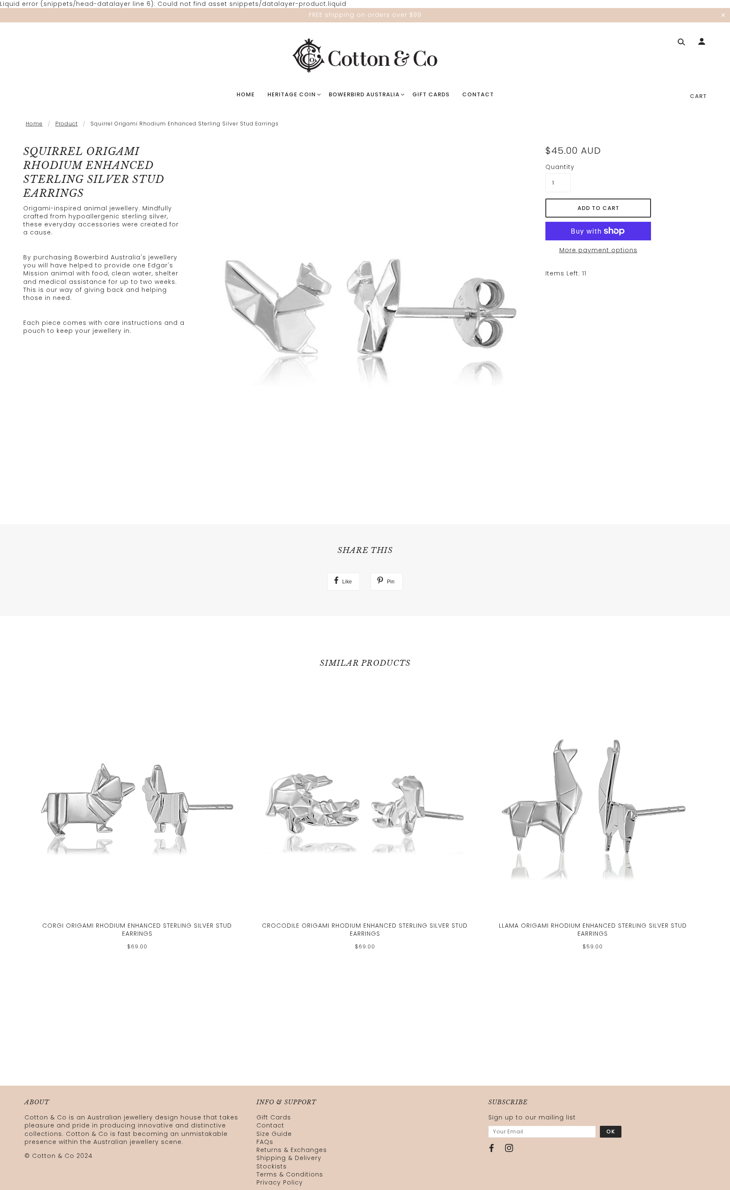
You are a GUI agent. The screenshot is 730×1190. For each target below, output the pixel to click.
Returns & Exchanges (291, 1150)
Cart (698, 96)
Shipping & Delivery (288, 1158)
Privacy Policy (279, 1182)
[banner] (365, 56)
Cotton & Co (53, 1156)
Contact (270, 1125)
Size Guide (274, 1134)
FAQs (264, 1142)
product (66, 123)
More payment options (598, 250)
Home (34, 123)
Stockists (271, 1166)
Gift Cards (273, 1117)
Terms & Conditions (289, 1174)
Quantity (558, 167)
